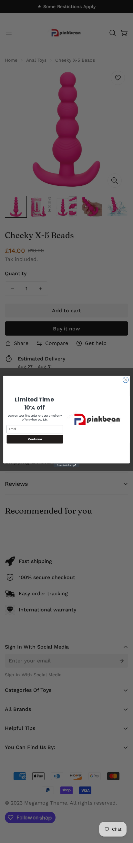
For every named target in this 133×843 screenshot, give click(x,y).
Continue (35, 439)
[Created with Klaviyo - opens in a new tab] (66, 465)
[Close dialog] (125, 380)
